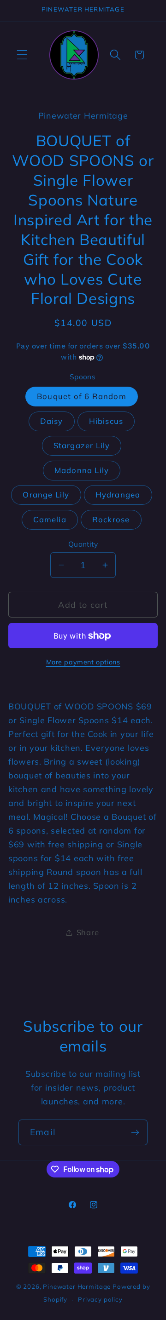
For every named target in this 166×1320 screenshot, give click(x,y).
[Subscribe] (135, 1132)
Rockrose (111, 519)
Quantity (83, 544)
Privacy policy (100, 1299)
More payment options (83, 662)
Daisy (51, 421)
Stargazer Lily (81, 445)
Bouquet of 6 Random (81, 396)
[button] (22, 55)
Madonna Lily (81, 470)
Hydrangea (118, 494)
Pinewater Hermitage (77, 1286)
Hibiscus (106, 421)
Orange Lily (46, 494)
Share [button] (88, 932)
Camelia (49, 519)
